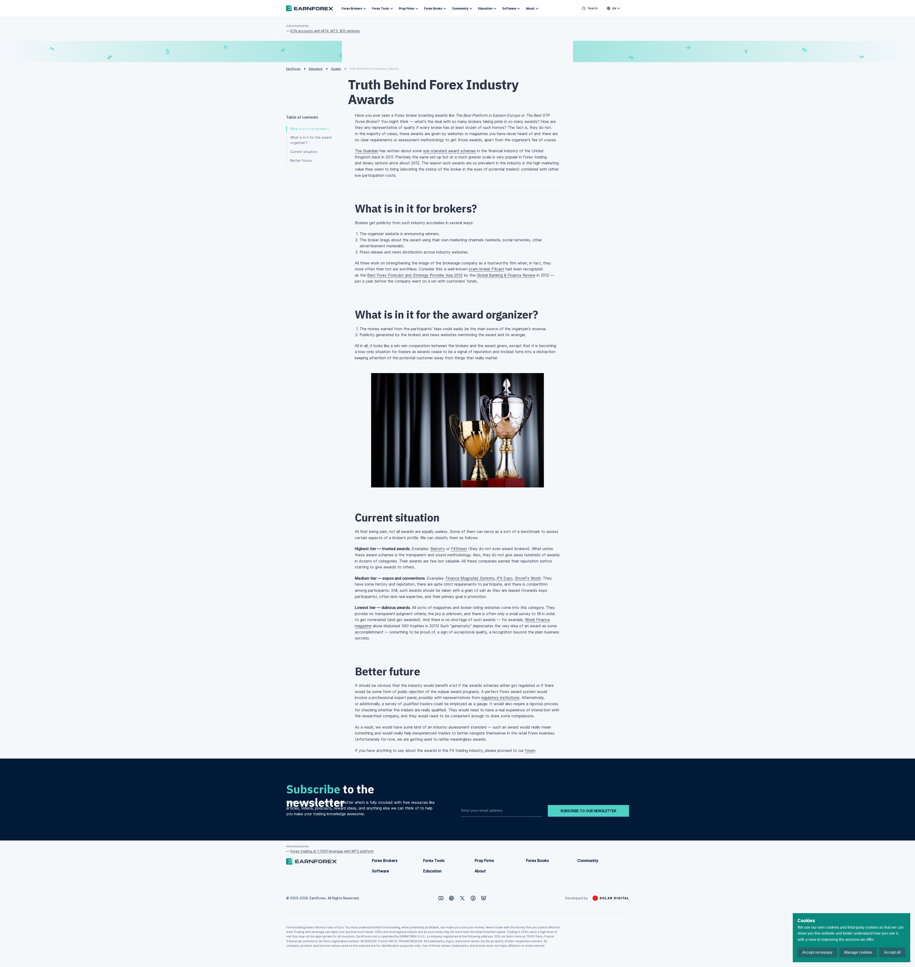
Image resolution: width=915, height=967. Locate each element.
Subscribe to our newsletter (588, 811)
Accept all (892, 952)
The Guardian (366, 150)
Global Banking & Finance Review (506, 275)
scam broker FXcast (486, 269)
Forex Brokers (352, 8)
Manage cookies (858, 952)
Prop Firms (406, 8)
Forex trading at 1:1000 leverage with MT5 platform (332, 851)
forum (530, 750)
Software (509, 8)
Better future (301, 160)
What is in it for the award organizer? (310, 140)
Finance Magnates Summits (470, 578)
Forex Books (433, 8)
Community (460, 8)
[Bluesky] (483, 898)
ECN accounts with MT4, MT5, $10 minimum (325, 31)
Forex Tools (380, 8)
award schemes (449, 150)
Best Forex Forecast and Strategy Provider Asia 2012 (415, 275)
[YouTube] (440, 898)
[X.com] (462, 898)
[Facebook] (473, 898)
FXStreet (459, 548)
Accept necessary (817, 952)
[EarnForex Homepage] (309, 8)
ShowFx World (528, 578)
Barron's (438, 548)
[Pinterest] (451, 898)
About (530, 8)
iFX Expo (505, 578)
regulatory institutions (500, 697)
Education (485, 8)
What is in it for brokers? (309, 129)
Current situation (303, 152)
